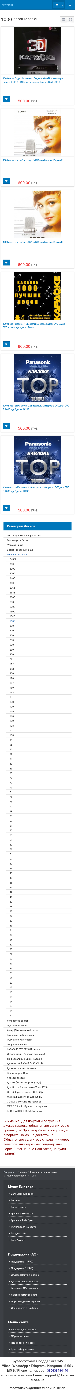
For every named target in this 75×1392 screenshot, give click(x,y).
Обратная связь (20, 1336)
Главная (22, 1172)
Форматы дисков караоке (25, 1301)
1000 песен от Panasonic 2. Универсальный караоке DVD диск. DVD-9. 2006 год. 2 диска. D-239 (36, 407)
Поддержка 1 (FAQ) (22, 1261)
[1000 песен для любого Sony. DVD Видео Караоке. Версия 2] (37, 147)
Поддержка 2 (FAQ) (22, 1268)
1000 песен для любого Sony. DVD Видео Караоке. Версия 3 (32, 242)
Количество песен (17, 1175)
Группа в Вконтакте (22, 1213)
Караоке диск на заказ (23, 1329)
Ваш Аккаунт (18, 1240)
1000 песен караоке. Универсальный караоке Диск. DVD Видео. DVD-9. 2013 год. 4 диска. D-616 (34, 325)
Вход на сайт (18, 1233)
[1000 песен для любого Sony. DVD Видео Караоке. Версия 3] (37, 229)
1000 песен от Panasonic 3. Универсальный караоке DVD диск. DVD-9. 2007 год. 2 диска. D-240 (36, 489)
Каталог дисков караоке (43, 1172)
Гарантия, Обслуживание (25, 1288)
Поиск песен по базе (23, 1342)
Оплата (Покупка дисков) (25, 1274)
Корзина (15, 1200)
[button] (63, 19)
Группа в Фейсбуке (22, 1220)
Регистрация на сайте (23, 1226)
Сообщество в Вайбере (24, 1307)
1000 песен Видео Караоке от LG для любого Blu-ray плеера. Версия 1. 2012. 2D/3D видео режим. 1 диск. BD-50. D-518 (33, 80)
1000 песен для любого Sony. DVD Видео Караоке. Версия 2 (32, 160)
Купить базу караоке (22, 1349)
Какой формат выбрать (24, 1294)
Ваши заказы (18, 1207)
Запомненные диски (22, 1193)
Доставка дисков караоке (25, 1281)
